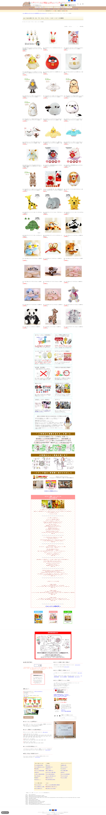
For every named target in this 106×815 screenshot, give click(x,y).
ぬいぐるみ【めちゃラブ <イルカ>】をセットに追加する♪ (32, 304)
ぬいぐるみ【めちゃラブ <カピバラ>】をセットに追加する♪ (73, 259)
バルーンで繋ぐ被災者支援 (66, 711)
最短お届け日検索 (28, 717)
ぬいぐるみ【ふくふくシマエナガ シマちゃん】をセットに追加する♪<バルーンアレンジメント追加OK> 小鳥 (52, 119)
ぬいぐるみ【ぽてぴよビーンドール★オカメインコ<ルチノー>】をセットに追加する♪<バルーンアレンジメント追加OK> (32, 72)
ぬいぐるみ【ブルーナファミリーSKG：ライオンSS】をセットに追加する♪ (73, 213)
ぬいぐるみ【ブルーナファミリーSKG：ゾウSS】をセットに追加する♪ (53, 213)
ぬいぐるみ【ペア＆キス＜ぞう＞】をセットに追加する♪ (73, 326)
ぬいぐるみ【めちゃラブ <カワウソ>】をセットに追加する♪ (52, 282)
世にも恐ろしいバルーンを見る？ (51, 788)
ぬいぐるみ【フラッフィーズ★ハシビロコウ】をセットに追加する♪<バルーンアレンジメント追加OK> (32, 96)
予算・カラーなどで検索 (57, 7)
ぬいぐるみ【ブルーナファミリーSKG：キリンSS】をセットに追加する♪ (32, 213)
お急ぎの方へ (37, 772)
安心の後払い (37, 768)
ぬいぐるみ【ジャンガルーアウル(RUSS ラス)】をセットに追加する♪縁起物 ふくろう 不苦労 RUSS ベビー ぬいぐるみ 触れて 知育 (32, 166)
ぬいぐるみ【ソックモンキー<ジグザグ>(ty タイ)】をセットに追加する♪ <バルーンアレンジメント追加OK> (73, 48)
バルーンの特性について (38, 788)
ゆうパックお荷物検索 (63, 676)
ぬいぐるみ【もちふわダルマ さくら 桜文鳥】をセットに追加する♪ (52, 72)
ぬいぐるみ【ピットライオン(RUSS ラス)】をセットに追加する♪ (73, 190)
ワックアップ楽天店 (63, 696)
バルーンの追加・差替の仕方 (50, 774)
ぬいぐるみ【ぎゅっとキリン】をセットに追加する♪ (52, 326)
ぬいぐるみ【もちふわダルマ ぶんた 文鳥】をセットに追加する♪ (73, 72)
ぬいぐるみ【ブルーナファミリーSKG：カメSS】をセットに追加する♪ (32, 236)
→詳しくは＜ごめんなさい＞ (38, 691)
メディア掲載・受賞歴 (61, 695)
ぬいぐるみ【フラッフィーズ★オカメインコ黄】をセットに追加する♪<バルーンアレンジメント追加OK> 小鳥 (52, 142)
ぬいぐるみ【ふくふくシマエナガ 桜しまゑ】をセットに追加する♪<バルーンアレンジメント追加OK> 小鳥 (32, 142)
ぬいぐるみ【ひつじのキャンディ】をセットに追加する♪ (73, 304)
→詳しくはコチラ (25, 696)
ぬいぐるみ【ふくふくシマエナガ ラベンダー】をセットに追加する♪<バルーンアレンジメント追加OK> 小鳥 (73, 119)
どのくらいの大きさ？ (38, 784)
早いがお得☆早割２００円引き (50, 779)
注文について (48, 765)
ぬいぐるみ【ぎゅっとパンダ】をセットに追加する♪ (31, 326)
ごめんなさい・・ (67, 695)
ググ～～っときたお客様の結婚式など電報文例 (53, 784)
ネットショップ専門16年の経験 (39, 770)
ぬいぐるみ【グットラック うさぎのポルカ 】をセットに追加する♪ (52, 48)
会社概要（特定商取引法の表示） (58, 694)
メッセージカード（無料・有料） (51, 772)
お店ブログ (63, 709)
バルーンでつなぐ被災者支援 (65, 774)
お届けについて (48, 768)
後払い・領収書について (49, 770)
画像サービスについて (49, 777)
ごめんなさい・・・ (38, 779)
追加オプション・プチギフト (67, 7)
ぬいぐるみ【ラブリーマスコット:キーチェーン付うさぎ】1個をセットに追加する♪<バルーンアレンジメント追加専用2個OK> (32, 48)
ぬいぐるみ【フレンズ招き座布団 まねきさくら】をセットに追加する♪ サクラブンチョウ (52, 166)
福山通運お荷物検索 (71, 676)
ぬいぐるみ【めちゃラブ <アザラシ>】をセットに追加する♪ (32, 282)
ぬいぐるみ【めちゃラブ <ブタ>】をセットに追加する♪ (73, 281)
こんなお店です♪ (63, 768)
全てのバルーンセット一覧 (49, 7)
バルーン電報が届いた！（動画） (40, 786)
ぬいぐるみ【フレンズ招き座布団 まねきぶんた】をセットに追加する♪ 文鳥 (73, 166)
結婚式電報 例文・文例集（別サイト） (51, 786)
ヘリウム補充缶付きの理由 (39, 765)
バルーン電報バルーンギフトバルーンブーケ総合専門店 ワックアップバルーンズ (34, 13)
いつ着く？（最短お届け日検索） (40, 774)
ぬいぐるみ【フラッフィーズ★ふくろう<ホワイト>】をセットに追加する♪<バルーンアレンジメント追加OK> (53, 96)
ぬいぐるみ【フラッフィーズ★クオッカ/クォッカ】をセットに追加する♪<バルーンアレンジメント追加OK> (32, 190)
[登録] (75, 718)
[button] (78, 4)
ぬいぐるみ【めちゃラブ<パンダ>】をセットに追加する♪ (73, 235)
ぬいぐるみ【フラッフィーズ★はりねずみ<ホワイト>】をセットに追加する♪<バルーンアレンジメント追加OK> (32, 119)
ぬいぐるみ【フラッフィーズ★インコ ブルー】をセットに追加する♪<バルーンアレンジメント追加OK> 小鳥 (73, 142)
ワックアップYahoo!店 (57, 696)
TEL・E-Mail (55, 688)
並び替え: (66, 26)
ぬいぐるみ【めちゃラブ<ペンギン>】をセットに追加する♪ (32, 259)
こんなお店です (66, 694)
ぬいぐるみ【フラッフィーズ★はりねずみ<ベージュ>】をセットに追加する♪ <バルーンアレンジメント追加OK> (73, 96)
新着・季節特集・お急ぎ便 (39, 7)
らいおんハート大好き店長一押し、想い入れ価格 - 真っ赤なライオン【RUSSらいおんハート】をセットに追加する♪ (53, 190)
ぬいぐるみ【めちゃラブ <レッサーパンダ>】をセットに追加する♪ (52, 236)
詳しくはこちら (38, 671)
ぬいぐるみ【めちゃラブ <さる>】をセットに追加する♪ (52, 258)
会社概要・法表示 (63, 765)
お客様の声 (55, 695)
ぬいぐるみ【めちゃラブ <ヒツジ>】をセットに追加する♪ (53, 304)
